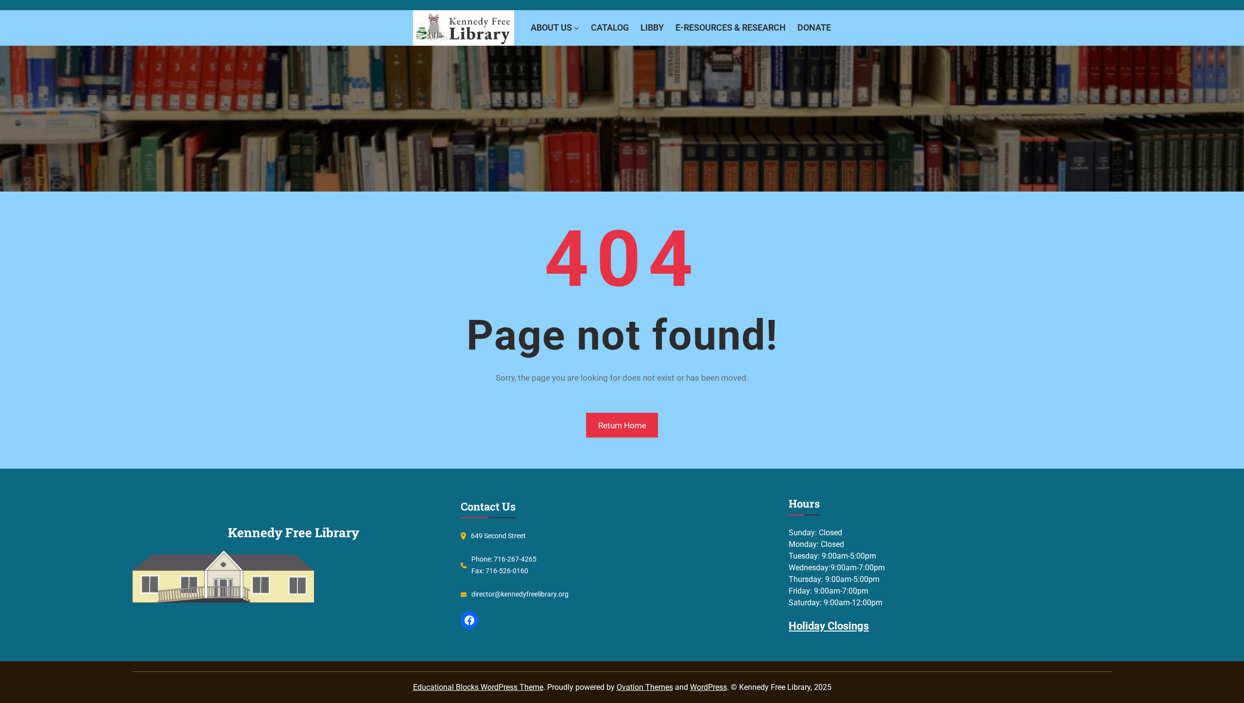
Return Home (622, 425)
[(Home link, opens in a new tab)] (463, 28)
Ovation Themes (645, 687)
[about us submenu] (576, 28)
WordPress (708, 687)
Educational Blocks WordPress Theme (478, 687)
